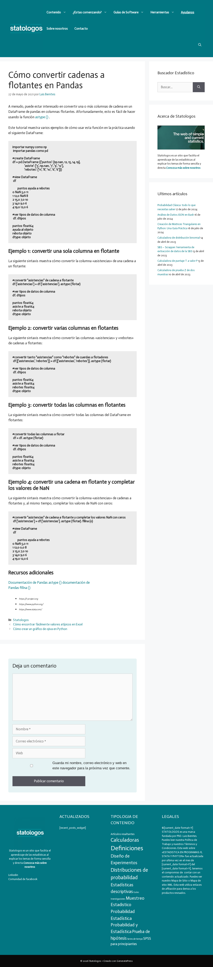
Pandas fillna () (19, 588)
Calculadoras (125, 840)
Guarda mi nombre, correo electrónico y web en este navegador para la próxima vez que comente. (91, 765)
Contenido (54, 12)
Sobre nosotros (57, 28)
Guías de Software (126, 12)
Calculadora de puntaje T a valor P (177, 260)
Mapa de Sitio (179, 880)
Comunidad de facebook (22, 879)
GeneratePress (125, 960)
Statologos (21, 620)
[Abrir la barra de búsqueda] (200, 45)
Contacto (81, 28)
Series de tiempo (135, 939)
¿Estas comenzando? (87, 12)
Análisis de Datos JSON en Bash (175, 214)
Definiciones (127, 848)
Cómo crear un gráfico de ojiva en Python (40, 629)
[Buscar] (199, 87)
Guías (136, 892)
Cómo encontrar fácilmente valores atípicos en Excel (48, 624)
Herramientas (159, 12)
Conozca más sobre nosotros (183, 167)
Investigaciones (118, 899)
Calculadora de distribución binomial (178, 237)
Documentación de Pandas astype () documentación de (49, 582)
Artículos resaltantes (122, 834)
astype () (41, 117)
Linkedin (13, 874)
